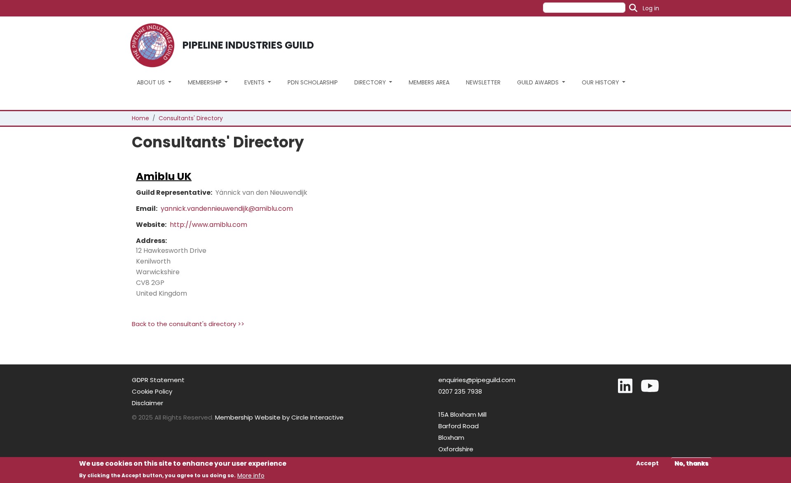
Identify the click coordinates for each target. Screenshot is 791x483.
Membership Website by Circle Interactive (279, 417)
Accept (647, 463)
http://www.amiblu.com (208, 224)
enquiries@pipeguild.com (476, 380)
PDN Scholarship (313, 82)
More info (250, 475)
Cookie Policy (152, 391)
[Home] (156, 45)
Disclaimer (147, 403)
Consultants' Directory (191, 118)
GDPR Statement (158, 380)
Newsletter (483, 82)
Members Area (429, 82)
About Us (151, 82)
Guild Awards (538, 82)
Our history (601, 82)
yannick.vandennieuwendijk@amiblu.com (227, 208)
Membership (205, 82)
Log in (651, 8)
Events (255, 82)
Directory (371, 82)
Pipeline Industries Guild (248, 45)
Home (140, 118)
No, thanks (691, 463)
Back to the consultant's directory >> (188, 324)
